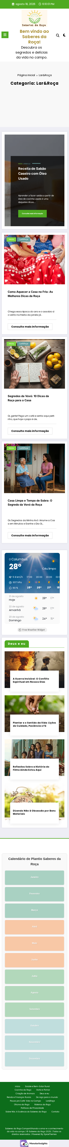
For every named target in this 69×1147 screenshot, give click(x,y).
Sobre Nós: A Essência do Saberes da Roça (26, 1111)
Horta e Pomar (43, 1090)
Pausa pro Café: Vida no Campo (25, 1101)
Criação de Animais (25, 1093)
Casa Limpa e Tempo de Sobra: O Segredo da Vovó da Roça (30, 502)
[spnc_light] (64, 36)
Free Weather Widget (33, 630)
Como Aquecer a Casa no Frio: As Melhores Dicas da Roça (30, 294)
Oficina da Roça (21, 1104)
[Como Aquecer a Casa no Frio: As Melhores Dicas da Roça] (34, 259)
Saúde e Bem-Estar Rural (37, 1086)
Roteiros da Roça (42, 1104)
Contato (55, 1111)
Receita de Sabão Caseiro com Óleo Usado (32, 173)
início (20, 164)
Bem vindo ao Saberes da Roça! (34, 36)
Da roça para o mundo (47, 1097)
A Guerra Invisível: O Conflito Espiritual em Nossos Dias (31, 680)
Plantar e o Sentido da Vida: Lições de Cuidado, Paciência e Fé (34, 724)
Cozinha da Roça (23, 1090)
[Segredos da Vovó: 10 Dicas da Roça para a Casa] (34, 363)
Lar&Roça (26, 164)
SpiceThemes (50, 1134)
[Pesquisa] (57, 35)
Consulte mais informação (32, 213)
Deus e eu (44, 1093)
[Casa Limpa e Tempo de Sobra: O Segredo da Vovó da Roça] (34, 468)
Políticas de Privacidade (32, 1108)
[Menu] (4, 35)
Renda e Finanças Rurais (19, 1097)
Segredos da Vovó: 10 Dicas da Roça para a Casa (28, 398)
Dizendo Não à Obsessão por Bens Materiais (34, 812)
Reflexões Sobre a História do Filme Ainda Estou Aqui (31, 768)
